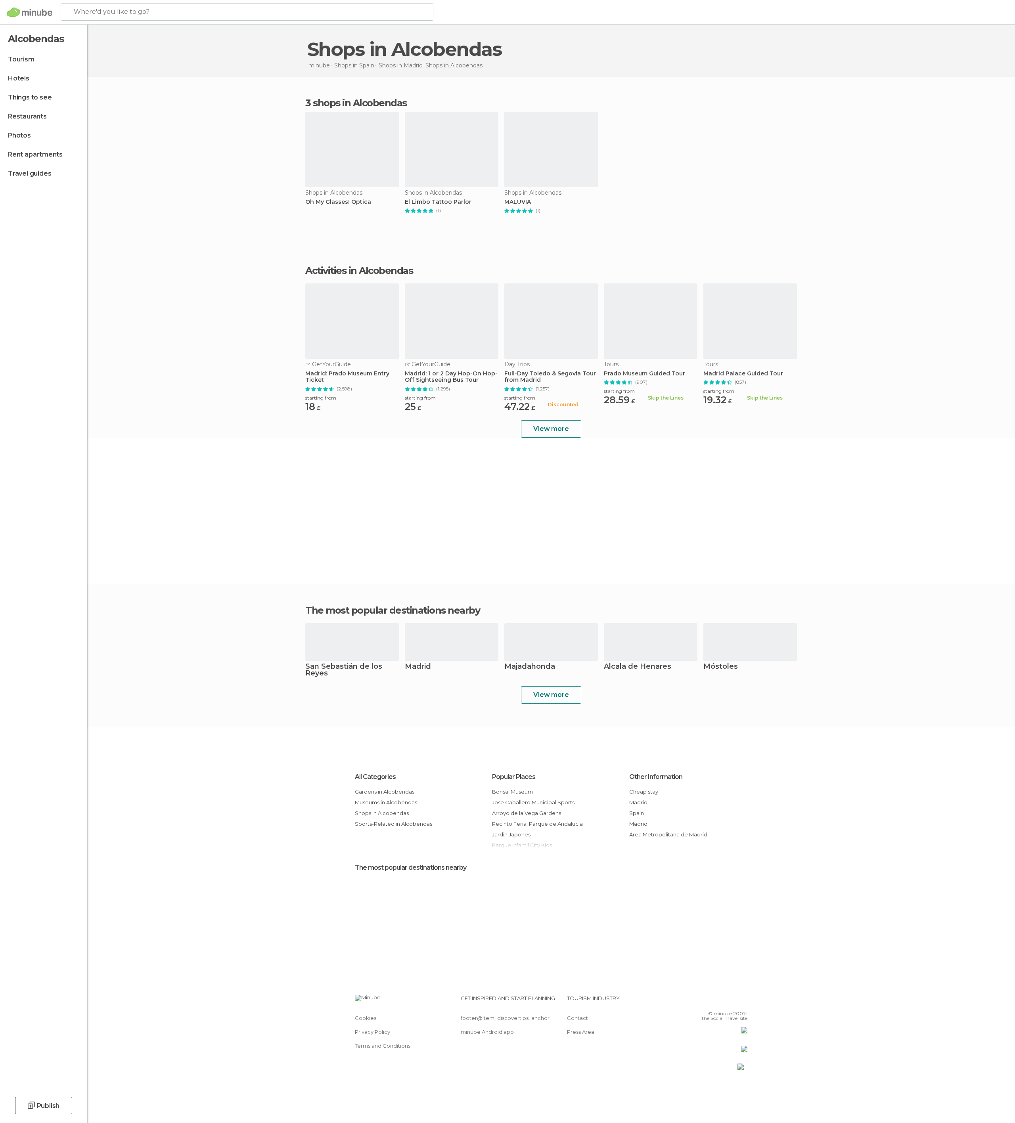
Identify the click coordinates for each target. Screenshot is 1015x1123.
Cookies (365, 1018)
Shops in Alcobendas (382, 813)
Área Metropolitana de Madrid (668, 834)
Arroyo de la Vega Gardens (526, 813)
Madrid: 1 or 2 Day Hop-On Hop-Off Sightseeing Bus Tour (451, 377)
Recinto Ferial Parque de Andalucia (537, 824)
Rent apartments (35, 154)
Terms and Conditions (382, 1046)
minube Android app (487, 1032)
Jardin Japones (511, 834)
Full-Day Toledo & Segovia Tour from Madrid (550, 377)
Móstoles (720, 667)
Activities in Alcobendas (359, 270)
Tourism (21, 59)
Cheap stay (643, 791)
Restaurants (27, 116)
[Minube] (29, 12)
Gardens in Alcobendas (384, 791)
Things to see (30, 97)
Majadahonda (529, 667)
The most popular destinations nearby (392, 610)
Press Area (580, 1032)
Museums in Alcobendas (386, 802)
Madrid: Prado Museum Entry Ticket (347, 377)
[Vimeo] (728, 1001)
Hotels (18, 78)
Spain (636, 813)
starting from (320, 398)
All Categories (375, 777)
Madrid (418, 667)
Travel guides (29, 173)
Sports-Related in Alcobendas (393, 824)
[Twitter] (715, 1001)
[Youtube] (741, 1001)
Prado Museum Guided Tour (644, 373)
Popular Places (513, 777)
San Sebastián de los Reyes (343, 670)
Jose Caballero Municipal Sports (533, 802)
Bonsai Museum (512, 791)
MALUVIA (517, 202)
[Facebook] (702, 1001)
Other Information (655, 777)
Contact (577, 1018)
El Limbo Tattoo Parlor (438, 202)
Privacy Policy (372, 1032)
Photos (19, 135)
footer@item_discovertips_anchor (505, 1018)
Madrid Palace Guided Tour (743, 373)
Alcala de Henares (637, 667)
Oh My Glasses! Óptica (338, 202)
